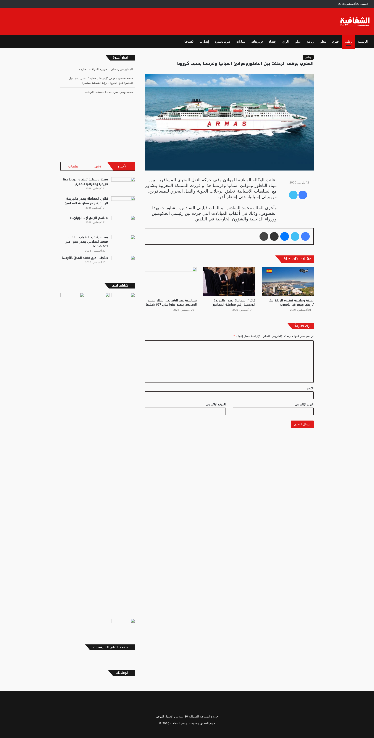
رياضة (310, 41)
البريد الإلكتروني (304, 404)
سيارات (240, 41)
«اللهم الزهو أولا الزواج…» (89, 218)
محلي (323, 41)
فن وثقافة (257, 41)
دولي (298, 41)
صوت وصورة (222, 41)
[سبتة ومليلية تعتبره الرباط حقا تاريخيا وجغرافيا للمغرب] (288, 281)
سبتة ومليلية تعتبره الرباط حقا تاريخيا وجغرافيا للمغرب (291, 303)
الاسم (310, 388)
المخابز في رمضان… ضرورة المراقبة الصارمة (106, 69)
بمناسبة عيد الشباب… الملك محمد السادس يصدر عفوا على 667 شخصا (171, 303)
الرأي (285, 41)
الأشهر (98, 166)
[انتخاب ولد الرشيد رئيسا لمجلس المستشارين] (123, 299)
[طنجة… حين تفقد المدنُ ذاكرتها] (123, 264)
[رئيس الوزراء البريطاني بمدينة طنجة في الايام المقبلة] (72, 299)
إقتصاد (272, 41)
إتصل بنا (204, 41)
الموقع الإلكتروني (216, 404)
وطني (348, 41)
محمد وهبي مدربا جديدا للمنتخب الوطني (109, 92)
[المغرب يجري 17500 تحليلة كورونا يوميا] (98, 455)
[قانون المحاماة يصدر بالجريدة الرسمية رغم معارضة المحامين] (229, 281)
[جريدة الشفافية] (355, 21)
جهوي (335, 41)
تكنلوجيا (188, 41)
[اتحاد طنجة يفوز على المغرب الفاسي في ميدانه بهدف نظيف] (123, 625)
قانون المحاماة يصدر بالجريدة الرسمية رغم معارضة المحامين (233, 303)
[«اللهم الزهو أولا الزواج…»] (123, 224)
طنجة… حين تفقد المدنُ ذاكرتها (85, 258)
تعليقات (73, 166)
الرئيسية (363, 41)
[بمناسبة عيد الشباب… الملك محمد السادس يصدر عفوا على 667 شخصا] (171, 281)
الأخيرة (122, 166)
